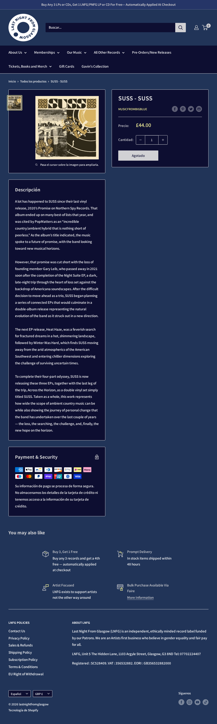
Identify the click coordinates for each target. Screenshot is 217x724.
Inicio (12, 81)
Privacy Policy (18, 638)
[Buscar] (180, 27)
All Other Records (107, 52)
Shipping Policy (20, 652)
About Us (15, 52)
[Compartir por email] (199, 109)
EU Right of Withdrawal (25, 674)
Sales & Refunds (20, 645)
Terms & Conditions (23, 666)
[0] (205, 27)
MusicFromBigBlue (132, 109)
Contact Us (16, 631)
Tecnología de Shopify (23, 710)
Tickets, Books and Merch (27, 66)
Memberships (44, 52)
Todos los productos (33, 81)
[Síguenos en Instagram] (189, 702)
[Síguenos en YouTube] (197, 702)
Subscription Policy (23, 659)
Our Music (74, 52)
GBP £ (39, 694)
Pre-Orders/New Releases (151, 52)
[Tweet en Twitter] (191, 109)
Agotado (138, 155)
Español (16, 694)
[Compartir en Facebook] (175, 109)
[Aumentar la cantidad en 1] (163, 139)
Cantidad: (125, 139)
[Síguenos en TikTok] (206, 702)
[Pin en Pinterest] (183, 109)
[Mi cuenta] (196, 27)
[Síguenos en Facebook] (181, 702)
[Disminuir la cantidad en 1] (140, 139)
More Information (140, 597)
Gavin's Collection (95, 66)
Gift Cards (66, 66)
